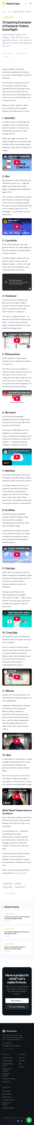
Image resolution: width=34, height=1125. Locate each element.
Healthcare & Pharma (6, 1104)
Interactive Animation (8, 1079)
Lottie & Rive (6, 1082)
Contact (21, 1067)
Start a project (16, 1000)
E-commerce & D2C (8, 1100)
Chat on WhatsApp (18, 1007)
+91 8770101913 (6, 1043)
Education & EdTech (8, 1108)
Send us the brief (19, 873)
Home (4, 12)
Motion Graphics (7, 1061)
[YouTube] (21, 1121)
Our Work (22, 1061)
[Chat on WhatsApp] (29, 1120)
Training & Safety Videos (7, 1065)
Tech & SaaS (6, 1091)
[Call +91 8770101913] (26, 3)
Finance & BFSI (6, 1094)
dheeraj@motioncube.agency (11, 1046)
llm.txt (13, 1121)
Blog (9, 12)
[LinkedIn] (18, 1121)
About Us (21, 1058)
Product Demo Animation (6, 1070)
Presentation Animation (6, 1075)
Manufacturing (6, 1097)
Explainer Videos (7, 1058)
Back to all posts (10, 893)
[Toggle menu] (30, 3)
